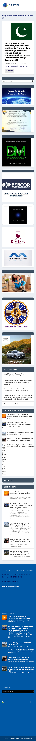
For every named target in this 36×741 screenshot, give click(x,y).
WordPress (29, 738)
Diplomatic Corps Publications (13, 63)
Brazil (23, 497)
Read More (9, 71)
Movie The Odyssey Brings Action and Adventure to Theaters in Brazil (20, 446)
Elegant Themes (15, 738)
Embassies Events (23, 513)
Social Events (18, 516)
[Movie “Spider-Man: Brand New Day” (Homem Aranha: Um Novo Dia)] (6, 540)
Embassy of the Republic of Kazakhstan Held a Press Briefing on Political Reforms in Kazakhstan (18, 382)
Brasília (19, 497)
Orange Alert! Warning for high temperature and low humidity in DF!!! (19, 416)
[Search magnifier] (32, 81)
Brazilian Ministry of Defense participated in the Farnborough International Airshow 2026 (20, 552)
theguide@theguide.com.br (10, 586)
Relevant (23, 63)
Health (19, 498)
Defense (27, 556)
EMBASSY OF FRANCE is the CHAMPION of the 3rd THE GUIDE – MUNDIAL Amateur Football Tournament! (17, 425)
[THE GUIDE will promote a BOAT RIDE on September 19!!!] (6, 524)
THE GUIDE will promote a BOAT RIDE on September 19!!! (20, 433)
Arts (18, 544)
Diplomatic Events (14, 528)
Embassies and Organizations (17, 513)
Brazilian (28, 497)
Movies (20, 546)
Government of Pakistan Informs (14, 404)
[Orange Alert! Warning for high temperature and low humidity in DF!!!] (6, 493)
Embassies (12, 512)
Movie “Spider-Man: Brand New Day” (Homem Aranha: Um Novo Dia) (20, 439)
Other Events (25, 515)
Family (19, 515)
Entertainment (13, 498)
